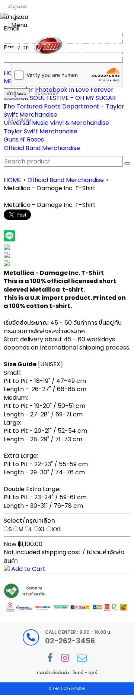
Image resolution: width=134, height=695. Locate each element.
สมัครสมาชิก (20, 119)
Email (11, 28)
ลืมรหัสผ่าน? (47, 93)
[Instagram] (65, 658)
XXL (56, 529)
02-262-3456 (70, 641)
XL (42, 529)
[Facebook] (50, 658)
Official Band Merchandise (42, 148)
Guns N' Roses (24, 139)
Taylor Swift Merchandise (40, 131)
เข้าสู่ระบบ (17, 6)
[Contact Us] (82, 658)
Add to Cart (27, 569)
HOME (12, 180)
